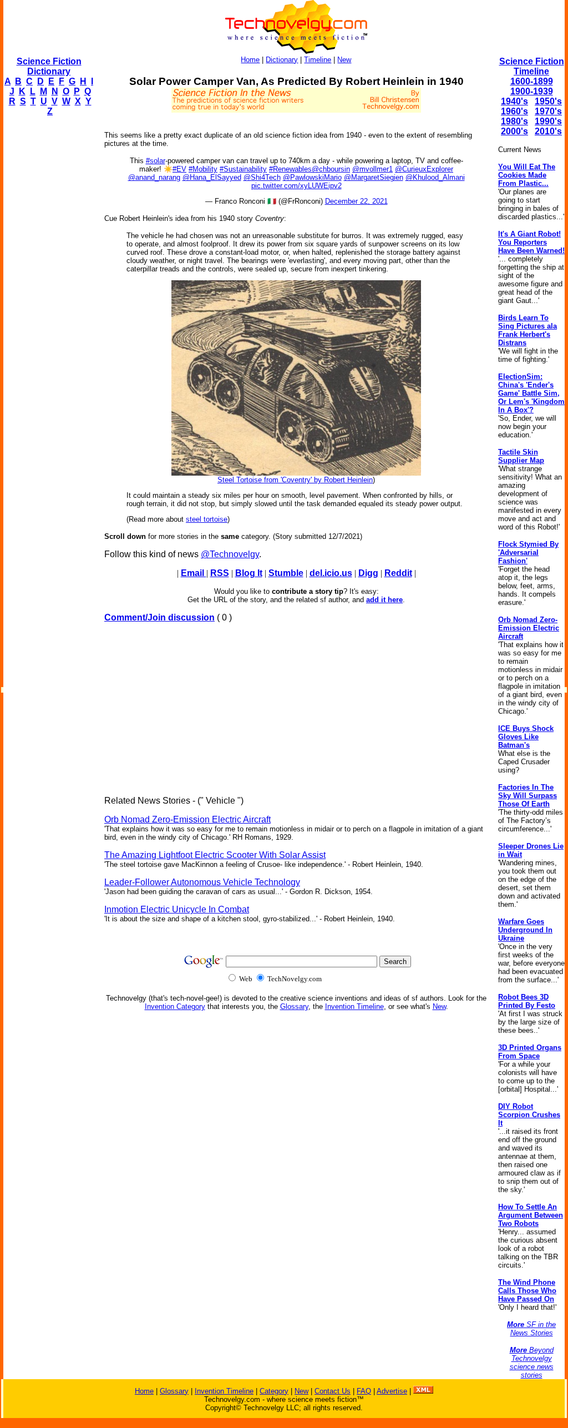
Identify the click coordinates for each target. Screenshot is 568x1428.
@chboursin (331, 169)
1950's (548, 101)
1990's (548, 121)
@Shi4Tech (262, 177)
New (344, 59)
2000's (514, 131)
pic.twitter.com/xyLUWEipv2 (296, 185)
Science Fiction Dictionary (49, 66)
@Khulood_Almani (435, 177)
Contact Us (333, 1391)
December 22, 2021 (356, 201)
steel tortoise (206, 519)
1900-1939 (531, 91)
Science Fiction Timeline (531, 66)
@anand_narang (154, 177)
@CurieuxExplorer (424, 169)
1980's (514, 121)
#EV (179, 169)
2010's (548, 131)
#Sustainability (243, 169)
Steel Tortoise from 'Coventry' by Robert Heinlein (295, 480)
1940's (514, 101)
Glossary (294, 1006)
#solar (155, 161)
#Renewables (290, 169)
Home (250, 59)
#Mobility (203, 169)
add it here (384, 600)
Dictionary (282, 59)
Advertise (392, 1391)
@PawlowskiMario (312, 177)
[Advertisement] (47, 291)
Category (274, 1391)
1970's (548, 111)
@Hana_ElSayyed (211, 177)
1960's (514, 111)
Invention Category (175, 1006)
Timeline (317, 59)
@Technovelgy (230, 554)
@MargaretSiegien (373, 177)
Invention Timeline (354, 1006)
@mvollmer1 (372, 169)
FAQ (364, 1391)
